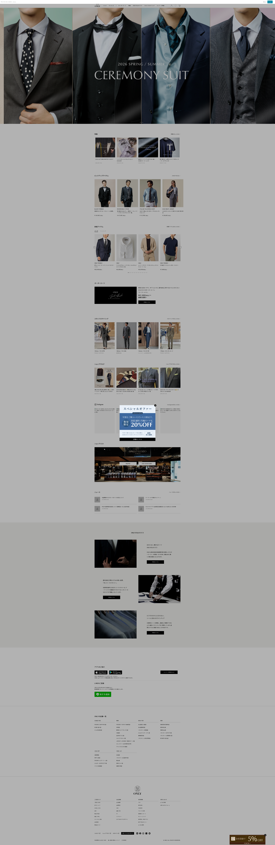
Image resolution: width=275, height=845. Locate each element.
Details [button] (14, 1)
